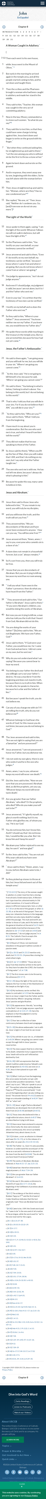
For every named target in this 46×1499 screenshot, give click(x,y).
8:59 (9, 1359)
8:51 (10, 1340)
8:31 (9, 1105)
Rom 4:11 (20, 1163)
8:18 (9, 1261)
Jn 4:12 (20, 1177)
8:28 (9, 1292)
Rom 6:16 (15, 1303)
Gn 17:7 (24, 1184)
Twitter (7, 1472)
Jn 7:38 (24, 970)
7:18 (14, 1336)
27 (27, 1011)
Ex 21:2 (26, 1142)
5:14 (14, 1236)
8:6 (9, 962)
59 (13, 1105)
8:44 (9, 1322)
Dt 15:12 (34, 1142)
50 (18, 1288)
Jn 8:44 (28, 1154)
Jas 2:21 (31, 1163)
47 (25, 1340)
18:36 (24, 1276)
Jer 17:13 (19, 931)
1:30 (13, 1355)
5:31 (14, 1246)
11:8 (21, 1359)
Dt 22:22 (26, 952)
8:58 (9, 1208)
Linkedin (26, 1472)
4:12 (13, 1344)
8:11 (14, 892)
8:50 (10, 1336)
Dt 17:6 (15, 1257)
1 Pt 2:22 (23, 1328)
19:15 (20, 1257)
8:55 (10, 1347)
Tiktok (39, 1472)
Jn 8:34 (21, 1111)
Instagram (32, 1472)
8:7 (9, 974)
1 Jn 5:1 (15, 1318)
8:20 (10, 1269)
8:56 (9, 1181)
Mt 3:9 (14, 1299)
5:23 (14, 1261)
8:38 (9, 1146)
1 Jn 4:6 (20, 1332)
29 (27, 1224)
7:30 (14, 1269)
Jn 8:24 (11, 1039)
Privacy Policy (7, 1370)
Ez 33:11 (15, 1232)
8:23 (10, 1276)
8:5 (9, 952)
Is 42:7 (14, 1295)
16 (30, 36)
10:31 (14, 1359)
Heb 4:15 (15, 1328)
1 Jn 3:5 (31, 1328)
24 (24, 955)
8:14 (9, 990)
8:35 (9, 1136)
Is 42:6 (34, 1240)
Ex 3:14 (15, 1280)
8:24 (9, 1061)
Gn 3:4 (14, 1322)
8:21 (9, 1027)
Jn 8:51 (36, 1111)
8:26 (9, 1288)
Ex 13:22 (27, 1240)
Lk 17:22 (31, 1351)
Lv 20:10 (14, 952)
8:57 (9, 1193)
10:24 (14, 1284)
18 (38, 36)
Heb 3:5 (31, 1307)
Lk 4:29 (27, 1359)
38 (22, 1221)
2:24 (27, 1322)
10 (6, 36)
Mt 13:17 (23, 1351)
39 (18, 1359)
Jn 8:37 (34, 1117)
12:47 (14, 1250)
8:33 (9, 1124)
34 (23, 1292)
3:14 (14, 1292)
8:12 (9, 981)
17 (34, 36)
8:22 (9, 1049)
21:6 (30, 1184)
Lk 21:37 (16, 1221)
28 (13, 1061)
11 (10, 36)
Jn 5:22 (22, 1011)
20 (8, 39)
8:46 (10, 1328)
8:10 (10, 1232)
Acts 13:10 (34, 1322)
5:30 (13, 1254)
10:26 (14, 1332)
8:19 (9, 1265)
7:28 (13, 1265)
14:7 (18, 1265)
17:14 (19, 1276)
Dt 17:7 (21, 977)
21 (11, 39)
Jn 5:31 (25, 993)
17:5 (18, 1355)
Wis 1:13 (21, 1322)
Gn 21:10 (16, 1307)
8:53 (9, 1174)
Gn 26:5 (15, 1311)
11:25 (29, 1340)
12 (14, 36)
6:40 (21, 1340)
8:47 (9, 1332)
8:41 (9, 1314)
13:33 (19, 1273)
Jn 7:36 (9, 908)
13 (18, 36)
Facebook (13, 1472)
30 (30, 1011)
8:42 (9, 1318)
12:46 (21, 1240)
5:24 (14, 1340)
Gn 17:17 (16, 1351)
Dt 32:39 (22, 1280)
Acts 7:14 (25, 1170)
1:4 (13, 1240)
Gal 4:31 (21, 1295)
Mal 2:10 (15, 1314)
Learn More (13, 1440)
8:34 (9, 1303)
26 (33, 1340)
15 (26, 36)
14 (22, 36)
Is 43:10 (23, 1067)
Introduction (10, 32)
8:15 (9, 1005)
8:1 (9, 943)
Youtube (20, 1472)
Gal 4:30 (24, 1307)
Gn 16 (16, 1139)
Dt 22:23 (18, 955)
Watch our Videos (22, 1412)
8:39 (9, 1161)
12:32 (19, 1292)
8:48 (9, 1167)
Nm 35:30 (27, 1257)
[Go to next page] (42, 27)
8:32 (9, 1295)
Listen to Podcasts (22, 1407)
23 (36, 1163)
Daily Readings (22, 1401)
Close (22, 1484)
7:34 (14, 1273)
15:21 (22, 1265)
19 (3, 39)
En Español (23, 17)
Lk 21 (36, 925)
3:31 (14, 1276)
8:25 (9, 1076)
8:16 (9, 1254)
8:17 (9, 1020)
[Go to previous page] (3, 27)
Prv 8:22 (31, 1095)
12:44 (14, 1288)
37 (17, 1261)
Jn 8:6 (34, 931)
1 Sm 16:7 (21, 1250)
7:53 (9, 892)
